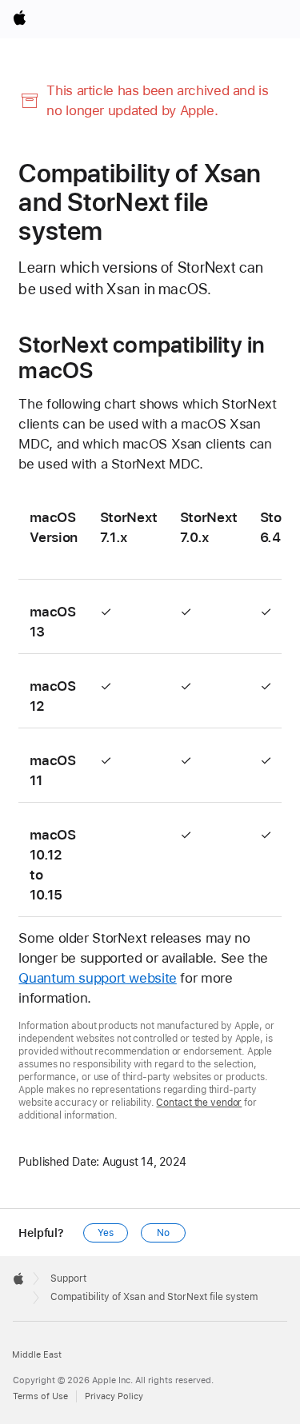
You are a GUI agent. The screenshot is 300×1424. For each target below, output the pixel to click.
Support (68, 1278)
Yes (106, 1233)
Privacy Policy (114, 1396)
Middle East (37, 1355)
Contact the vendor (199, 1102)
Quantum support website (97, 978)
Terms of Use (40, 1396)
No (163, 1233)
